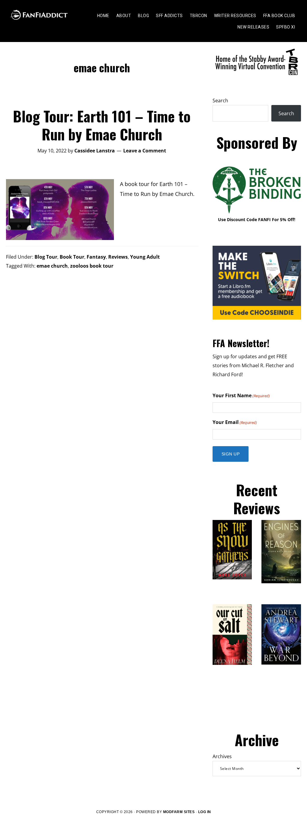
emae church (52, 266)
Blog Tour (45, 257)
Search (220, 100)
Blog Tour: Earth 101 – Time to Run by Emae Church (102, 125)
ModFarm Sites (179, 812)
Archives (222, 756)
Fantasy (96, 257)
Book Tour (72, 257)
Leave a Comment (144, 150)
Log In (204, 812)
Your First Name (241, 395)
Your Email (235, 422)
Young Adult (145, 257)
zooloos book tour (91, 266)
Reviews (118, 257)
